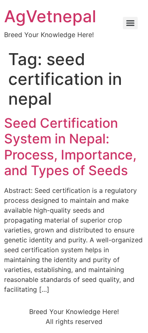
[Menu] (130, 23)
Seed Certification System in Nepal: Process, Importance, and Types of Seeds (70, 146)
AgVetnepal (50, 16)
